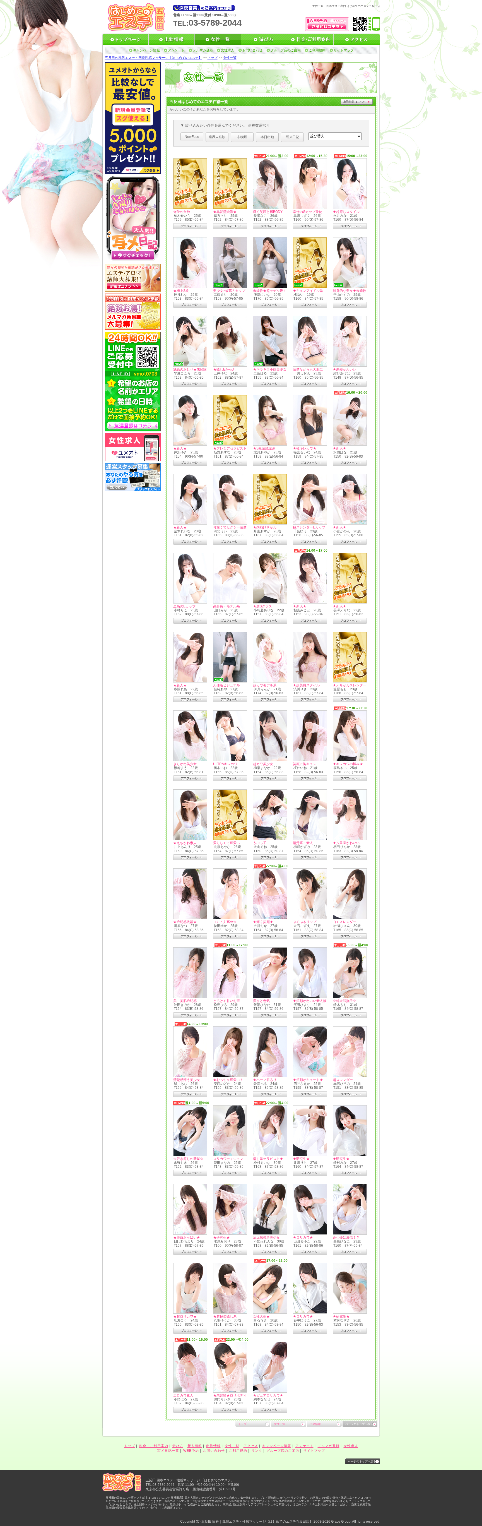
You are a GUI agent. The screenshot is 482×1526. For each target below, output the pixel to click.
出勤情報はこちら (354, 101)
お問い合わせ (252, 50)
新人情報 (194, 1446)
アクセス (251, 1446)
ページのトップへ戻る (359, 1424)
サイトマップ (344, 50)
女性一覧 (230, 58)
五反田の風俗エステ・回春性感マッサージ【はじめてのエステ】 (153, 58)
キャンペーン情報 (146, 50)
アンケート (176, 50)
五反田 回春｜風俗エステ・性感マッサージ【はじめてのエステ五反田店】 (257, 1521)
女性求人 (227, 50)
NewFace (192, 137)
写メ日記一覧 (168, 1451)
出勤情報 (315, 1424)
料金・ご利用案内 (153, 1446)
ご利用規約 (317, 50)
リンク (256, 1451)
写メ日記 (292, 137)
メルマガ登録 (203, 50)
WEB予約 (191, 1451)
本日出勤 (267, 137)
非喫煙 (242, 137)
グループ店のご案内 (286, 50)
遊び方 (177, 1446)
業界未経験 (217, 137)
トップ (213, 58)
